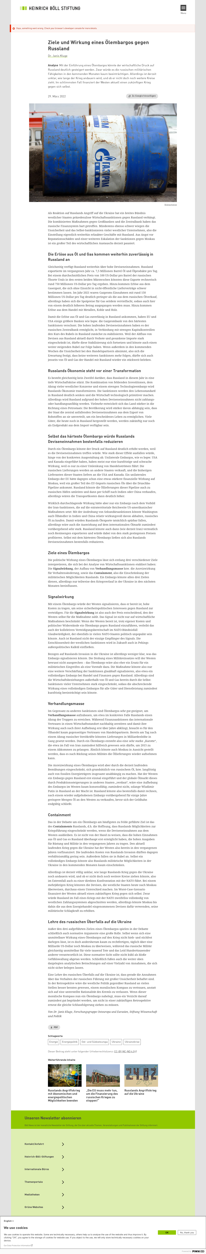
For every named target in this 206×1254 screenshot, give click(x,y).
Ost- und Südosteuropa (95, 1042)
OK (166, 1232)
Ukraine (116, 1042)
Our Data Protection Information (17, 1245)
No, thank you (187, 1232)
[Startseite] (50, 8)
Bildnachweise (171, 205)
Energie (53, 1042)
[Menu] (183, 8)
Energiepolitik (70, 1042)
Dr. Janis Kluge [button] (57, 56)
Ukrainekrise (132, 1042)
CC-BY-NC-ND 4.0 (124, 1051)
